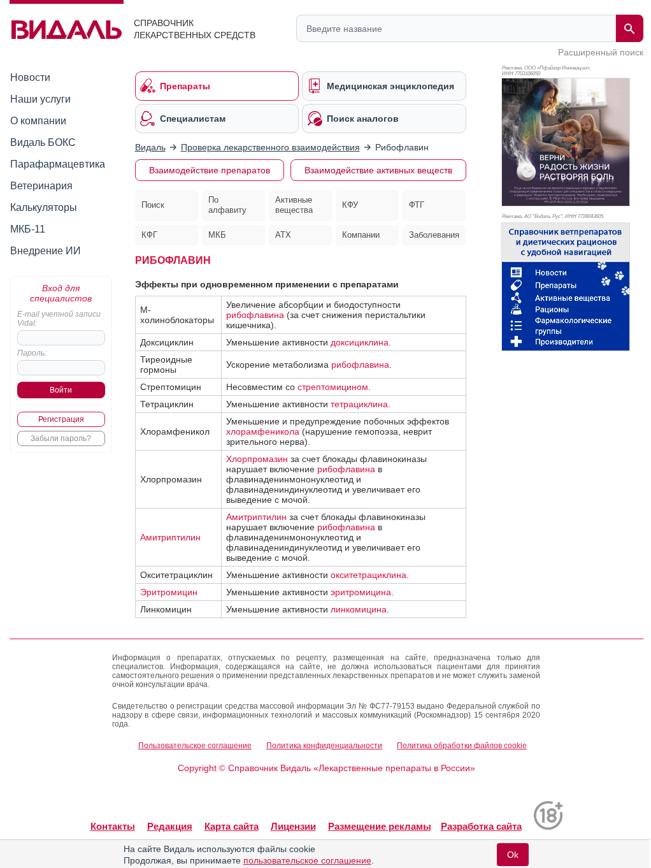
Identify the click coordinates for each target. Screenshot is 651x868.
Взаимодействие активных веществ (378, 170)
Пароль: (31, 353)
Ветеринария (41, 185)
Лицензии (293, 826)
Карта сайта (231, 826)
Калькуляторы (43, 207)
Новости (30, 77)
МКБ (217, 235)
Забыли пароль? (61, 438)
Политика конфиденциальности (324, 745)
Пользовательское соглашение (195, 745)
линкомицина (359, 609)
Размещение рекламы (379, 826)
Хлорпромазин (257, 459)
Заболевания (434, 235)
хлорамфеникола (262, 431)
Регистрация (61, 419)
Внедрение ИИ (45, 250)
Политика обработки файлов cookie (462, 745)
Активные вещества (294, 205)
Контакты (112, 826)
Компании (361, 235)
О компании (38, 120)
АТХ (283, 235)
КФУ (350, 205)
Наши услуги (40, 99)
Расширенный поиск (600, 52)
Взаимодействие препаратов (209, 170)
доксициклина (360, 342)
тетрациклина (359, 404)
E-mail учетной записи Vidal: (59, 319)
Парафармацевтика (57, 164)
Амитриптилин (170, 537)
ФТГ (416, 205)
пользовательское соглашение (307, 860)
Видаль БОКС (43, 142)
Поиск (152, 205)
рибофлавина (255, 315)
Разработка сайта (481, 826)
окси (340, 575)
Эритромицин (168, 592)
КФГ (149, 235)
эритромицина (361, 592)
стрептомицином (332, 387)
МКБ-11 (27, 229)
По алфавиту (227, 205)
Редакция (169, 826)
